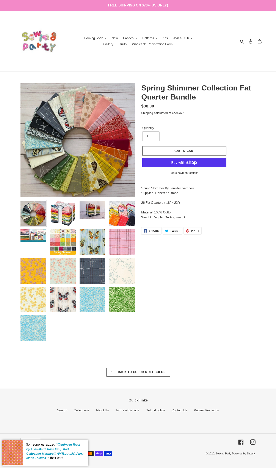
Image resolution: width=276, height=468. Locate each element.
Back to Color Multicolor (141, 372)
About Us (102, 410)
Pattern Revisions (206, 410)
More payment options (184, 172)
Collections (81, 410)
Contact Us (179, 410)
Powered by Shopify (244, 453)
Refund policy (155, 410)
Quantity (148, 128)
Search (62, 410)
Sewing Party (223, 453)
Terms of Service (127, 410)
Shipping (147, 113)
